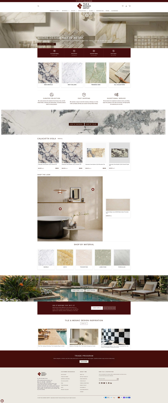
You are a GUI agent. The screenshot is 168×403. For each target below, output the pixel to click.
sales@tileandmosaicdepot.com (45, 380)
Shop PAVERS (91, 290)
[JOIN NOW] (84, 358)
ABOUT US (82, 374)
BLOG (62, 387)
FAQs (62, 383)
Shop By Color (91, 124)
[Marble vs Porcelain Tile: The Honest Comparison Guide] (84, 337)
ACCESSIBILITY (83, 387)
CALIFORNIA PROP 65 (84, 389)
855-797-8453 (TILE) (43, 378)
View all (60, 138)
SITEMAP (81, 391)
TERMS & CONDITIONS (84, 383)
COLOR (73, 10)
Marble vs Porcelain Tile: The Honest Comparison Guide (82, 346)
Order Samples (97, 307)
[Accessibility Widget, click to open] (2, 400)
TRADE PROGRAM (64, 385)
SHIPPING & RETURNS (65, 378)
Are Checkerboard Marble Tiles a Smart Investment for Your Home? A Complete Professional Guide (114, 347)
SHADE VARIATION (83, 378)
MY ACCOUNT (63, 374)
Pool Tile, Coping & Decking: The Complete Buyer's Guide (51, 346)
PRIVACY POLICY (83, 385)
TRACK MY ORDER (64, 376)
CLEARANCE (114, 10)
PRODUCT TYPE (54, 10)
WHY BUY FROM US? (84, 376)
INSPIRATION (100, 10)
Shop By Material (76, 124)
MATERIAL (65, 10)
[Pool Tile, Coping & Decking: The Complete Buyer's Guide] (52, 337)
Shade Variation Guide (109, 308)
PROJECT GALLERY (65, 389)
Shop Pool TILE (77, 290)
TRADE (107, 10)
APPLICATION (82, 10)
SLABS (91, 10)
